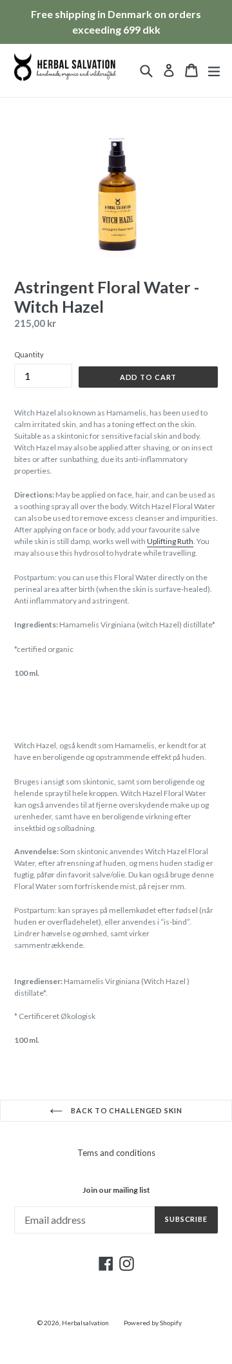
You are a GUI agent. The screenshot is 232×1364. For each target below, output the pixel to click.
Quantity (29, 354)
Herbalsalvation (85, 1323)
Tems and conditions (116, 1153)
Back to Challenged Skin (125, 1110)
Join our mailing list (116, 1190)
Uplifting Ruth (170, 541)
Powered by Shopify (153, 1323)
